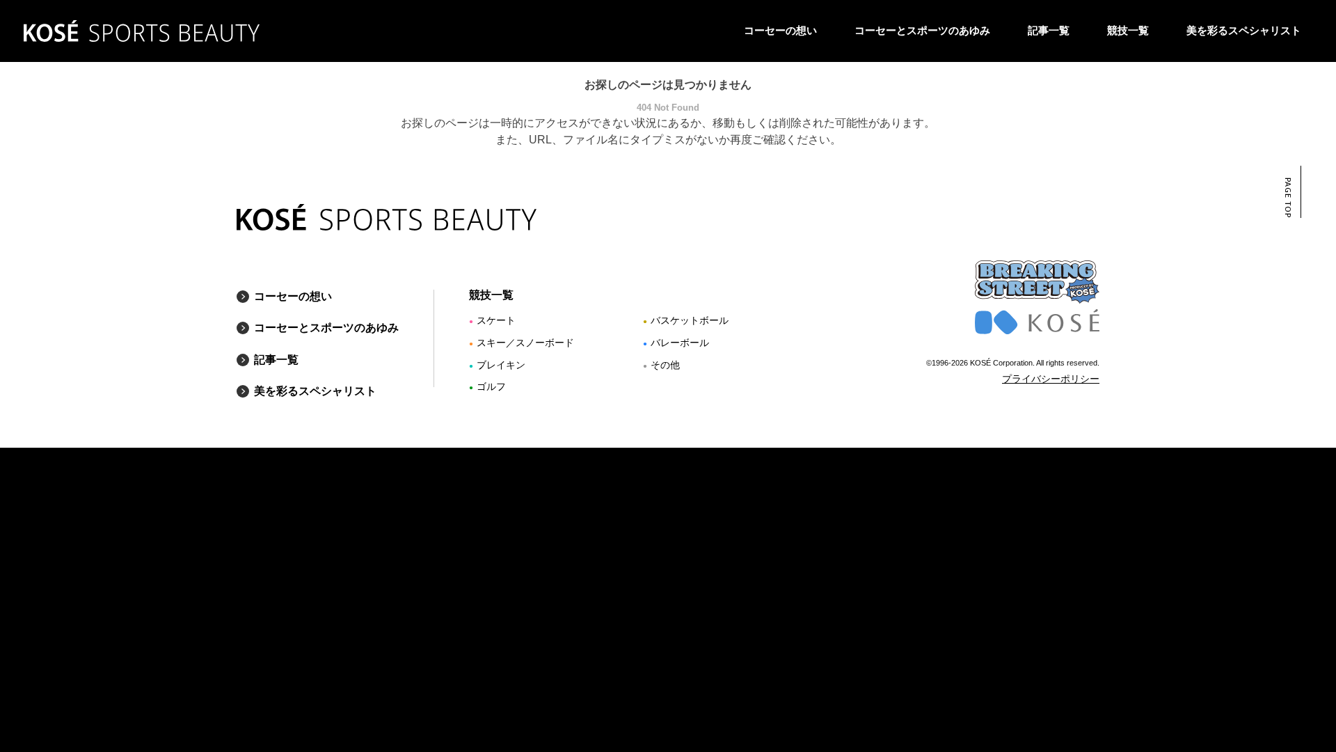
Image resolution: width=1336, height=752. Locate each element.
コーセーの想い (780, 30)
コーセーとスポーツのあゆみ (922, 30)
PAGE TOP (1287, 198)
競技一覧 (1128, 30)
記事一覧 (1048, 30)
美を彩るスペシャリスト (1243, 30)
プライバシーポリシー (1050, 378)
